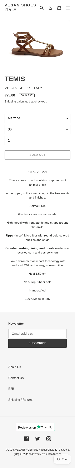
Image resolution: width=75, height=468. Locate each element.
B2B (11, 388)
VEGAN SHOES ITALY (20, 7)
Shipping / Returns (20, 399)
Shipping (10, 101)
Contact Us (16, 378)
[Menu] (68, 7)
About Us (14, 367)
